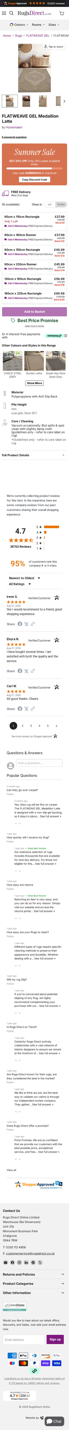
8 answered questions (14, 137)
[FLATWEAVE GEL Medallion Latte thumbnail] (9, 101)
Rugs (18, 35)
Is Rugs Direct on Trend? (22, 1026)
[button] (15, 823)
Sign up (55, 1339)
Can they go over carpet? (22, 790)
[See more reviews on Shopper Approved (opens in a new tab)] (33, 624)
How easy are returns (20, 884)
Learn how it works (34, 326)
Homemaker (14, 127)
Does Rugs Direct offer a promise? (28, 1125)
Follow (10, 794)
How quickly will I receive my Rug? (28, 837)
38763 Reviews (22, 546)
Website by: (32, 1418)
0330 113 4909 (16, 1247)
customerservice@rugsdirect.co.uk (30, 1253)
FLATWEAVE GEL (37, 35)
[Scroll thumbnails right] (64, 101)
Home (7, 35)
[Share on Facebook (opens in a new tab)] (20, 624)
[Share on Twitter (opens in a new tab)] (26, 624)
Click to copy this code (34, 164)
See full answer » (50, 816)
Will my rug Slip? (17, 979)
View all (11, 1170)
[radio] (49, 527)
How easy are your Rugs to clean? (28, 932)
